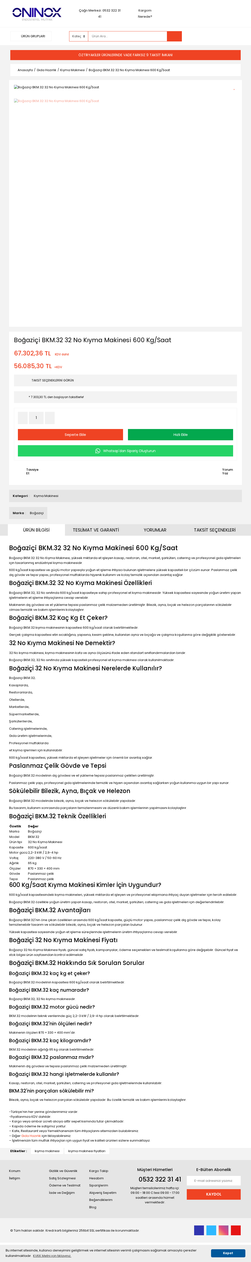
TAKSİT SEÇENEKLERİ (215, 530)
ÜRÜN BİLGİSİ (36, 530)
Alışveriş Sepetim (102, 1192)
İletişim (14, 1178)
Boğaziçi (37, 513)
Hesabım (96, 1178)
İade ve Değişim (62, 1192)
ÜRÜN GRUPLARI (32, 36)
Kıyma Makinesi (46, 496)
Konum (14, 1171)
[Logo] (37, 13)
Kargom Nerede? (145, 13)
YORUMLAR (155, 530)
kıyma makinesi (47, 1151)
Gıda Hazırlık (31, 1135)
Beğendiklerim (101, 1199)
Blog (92, 1207)
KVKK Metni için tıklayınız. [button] (52, 1255)
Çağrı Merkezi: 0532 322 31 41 (100, 13)
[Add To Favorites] (236, 87)
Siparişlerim (98, 1185)
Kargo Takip (98, 1171)
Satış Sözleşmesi (62, 1178)
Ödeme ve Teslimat (64, 1185)
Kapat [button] (228, 1253)
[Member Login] (204, 36)
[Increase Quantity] (50, 418)
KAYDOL (213, 1194)
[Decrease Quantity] (23, 418)
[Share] (236, 95)
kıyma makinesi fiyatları (86, 1151)
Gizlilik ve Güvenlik (63, 1171)
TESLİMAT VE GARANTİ (96, 530)
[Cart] (233, 36)
